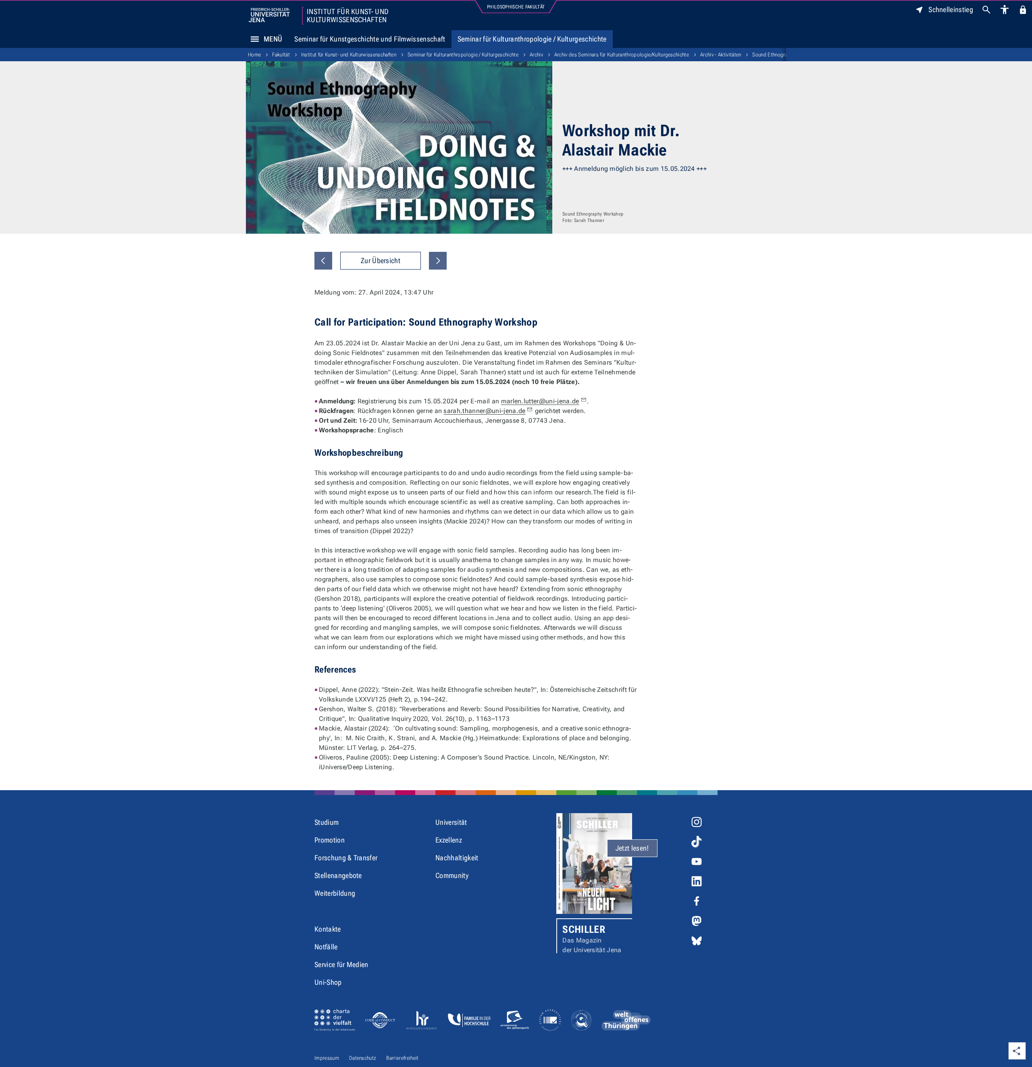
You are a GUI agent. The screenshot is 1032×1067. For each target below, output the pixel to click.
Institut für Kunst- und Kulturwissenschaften (348, 16)
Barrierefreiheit (402, 1058)
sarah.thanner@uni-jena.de (484, 411)
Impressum (326, 1058)
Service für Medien (341, 964)
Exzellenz (448, 840)
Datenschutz (363, 1058)
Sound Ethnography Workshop (785, 55)
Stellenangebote (338, 875)
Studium (326, 822)
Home (254, 55)
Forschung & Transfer (345, 857)
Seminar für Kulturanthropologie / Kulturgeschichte (532, 39)
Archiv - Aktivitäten (720, 55)
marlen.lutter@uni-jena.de (540, 401)
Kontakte (327, 929)
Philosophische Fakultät (516, 7)
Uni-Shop (328, 982)
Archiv (536, 55)
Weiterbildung (334, 893)
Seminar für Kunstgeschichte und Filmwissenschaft (369, 39)
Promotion (329, 840)
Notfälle (326, 946)
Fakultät (281, 55)
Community (451, 875)
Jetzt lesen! (632, 848)
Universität (451, 822)
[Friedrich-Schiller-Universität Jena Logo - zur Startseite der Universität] (269, 15)
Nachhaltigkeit (456, 857)
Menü (273, 39)
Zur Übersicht (380, 260)
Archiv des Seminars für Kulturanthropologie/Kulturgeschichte (621, 55)
